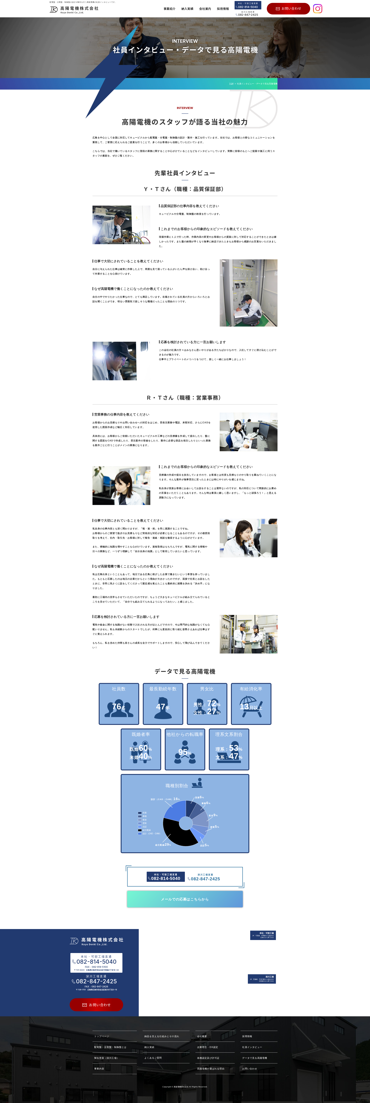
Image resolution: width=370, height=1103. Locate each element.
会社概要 (202, 1036)
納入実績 (149, 1047)
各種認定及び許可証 (208, 1058)
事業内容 (99, 1068)
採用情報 (247, 1036)
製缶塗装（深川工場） (106, 1058)
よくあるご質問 (153, 1058)
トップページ (101, 1036)
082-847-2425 (248, 14)
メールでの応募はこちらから (185, 899)
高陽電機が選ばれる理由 (210, 1068)
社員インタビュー (252, 1047)
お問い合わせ (249, 1068)
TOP (231, 84)
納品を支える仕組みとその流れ (161, 1036)
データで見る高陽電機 (254, 1058)
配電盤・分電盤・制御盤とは (110, 1047)
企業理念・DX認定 (207, 1047)
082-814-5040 (248, 7)
